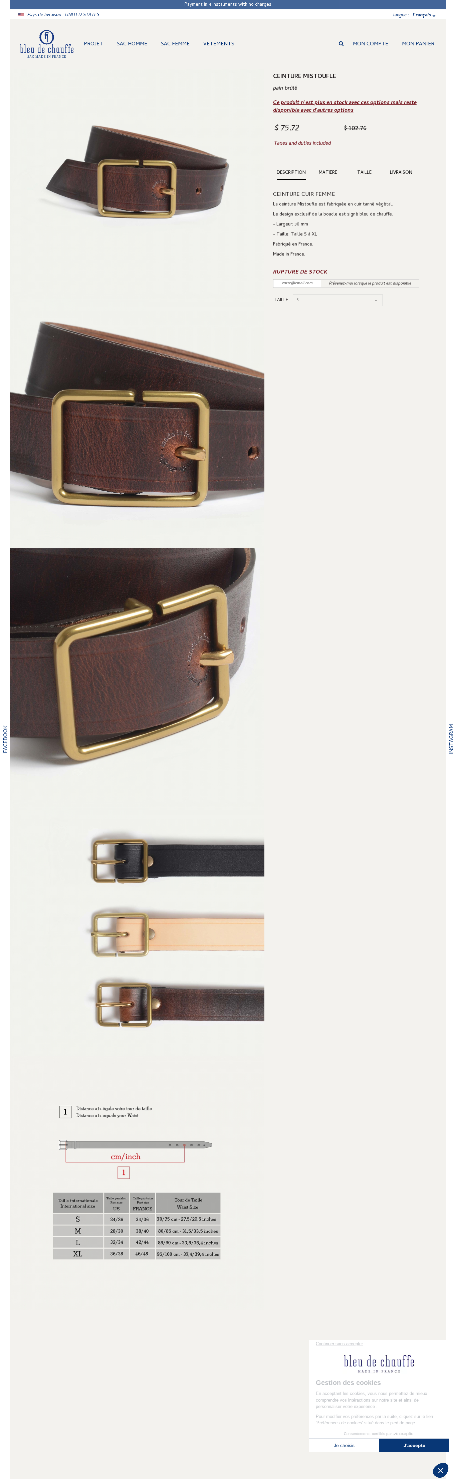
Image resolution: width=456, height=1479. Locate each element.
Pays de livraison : (63, 15)
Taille (281, 300)
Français (422, 15)
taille (364, 173)
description (291, 173)
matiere (328, 173)
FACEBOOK (6, 740)
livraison (401, 173)
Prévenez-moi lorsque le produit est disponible (370, 284)
